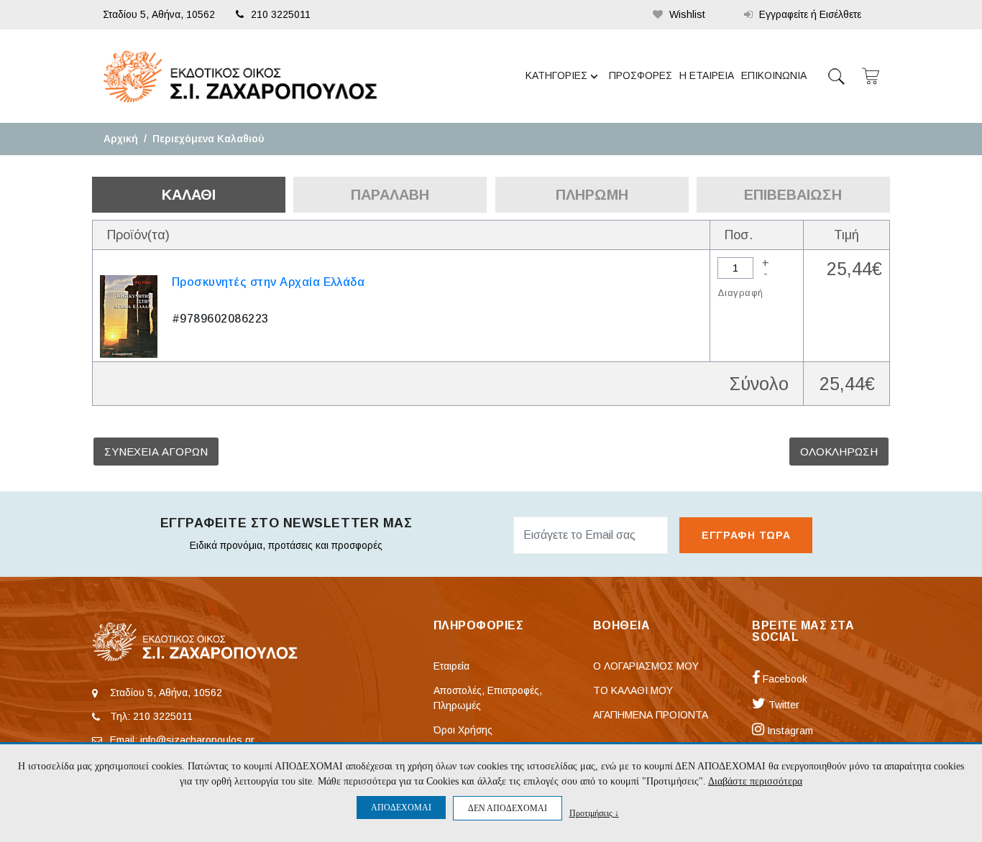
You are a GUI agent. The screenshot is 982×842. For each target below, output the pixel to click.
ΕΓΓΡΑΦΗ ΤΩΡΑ (746, 535)
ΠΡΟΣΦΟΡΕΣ (640, 75)
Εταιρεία (451, 666)
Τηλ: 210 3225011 (151, 716)
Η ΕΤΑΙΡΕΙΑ (706, 75)
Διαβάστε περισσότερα (755, 781)
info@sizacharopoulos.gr (197, 740)
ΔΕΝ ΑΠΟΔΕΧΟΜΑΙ (507, 808)
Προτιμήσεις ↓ (594, 813)
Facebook (783, 679)
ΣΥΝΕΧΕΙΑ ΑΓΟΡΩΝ (156, 451)
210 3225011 (281, 14)
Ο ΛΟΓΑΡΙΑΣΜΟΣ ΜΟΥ (646, 666)
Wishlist (685, 14)
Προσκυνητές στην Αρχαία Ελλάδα (268, 282)
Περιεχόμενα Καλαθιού (208, 138)
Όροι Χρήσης (462, 730)
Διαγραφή (740, 292)
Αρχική (121, 138)
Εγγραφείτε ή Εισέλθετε (808, 14)
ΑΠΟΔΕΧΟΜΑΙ (401, 807)
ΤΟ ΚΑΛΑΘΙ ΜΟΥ (633, 690)
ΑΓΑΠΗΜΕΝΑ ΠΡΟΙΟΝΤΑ (650, 715)
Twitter (782, 705)
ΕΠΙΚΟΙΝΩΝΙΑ (774, 75)
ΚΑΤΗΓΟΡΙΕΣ (556, 75)
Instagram (788, 730)
